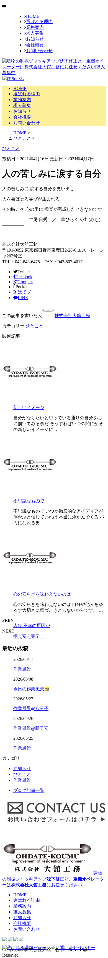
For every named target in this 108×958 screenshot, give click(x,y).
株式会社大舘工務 (72, 315)
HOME (32, 16)
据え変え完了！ (28, 636)
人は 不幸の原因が (31, 625)
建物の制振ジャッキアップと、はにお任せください (53, 879)
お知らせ (35, 39)
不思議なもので (28, 500)
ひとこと (34, 325)
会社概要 (35, 44)
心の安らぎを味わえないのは (42, 594)
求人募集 (35, 33)
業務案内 (35, 27)
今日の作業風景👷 (31, 688)
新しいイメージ (28, 407)
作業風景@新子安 (30, 728)
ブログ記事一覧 (28, 790)
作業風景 (22, 669)
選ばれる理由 (39, 21)
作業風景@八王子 (30, 708)
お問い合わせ (39, 50)
